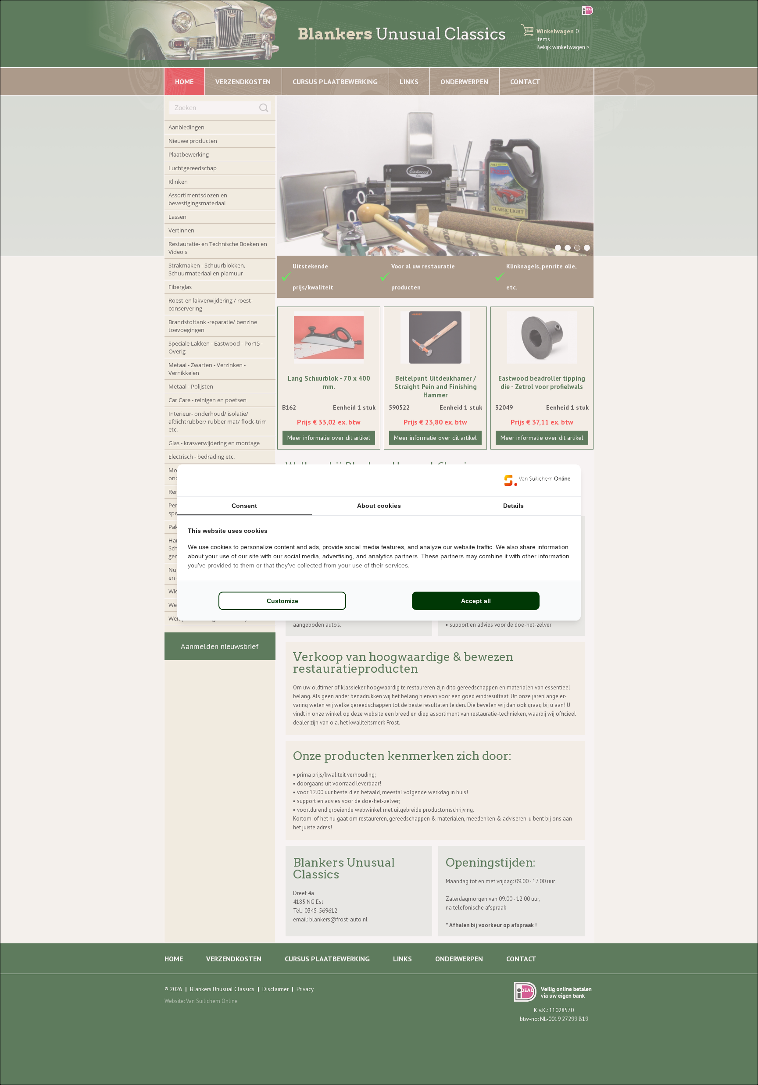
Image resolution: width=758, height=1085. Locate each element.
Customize (282, 600)
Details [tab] (513, 505)
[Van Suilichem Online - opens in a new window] (537, 480)
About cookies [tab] (379, 505)
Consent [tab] (244, 505)
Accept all (476, 600)
